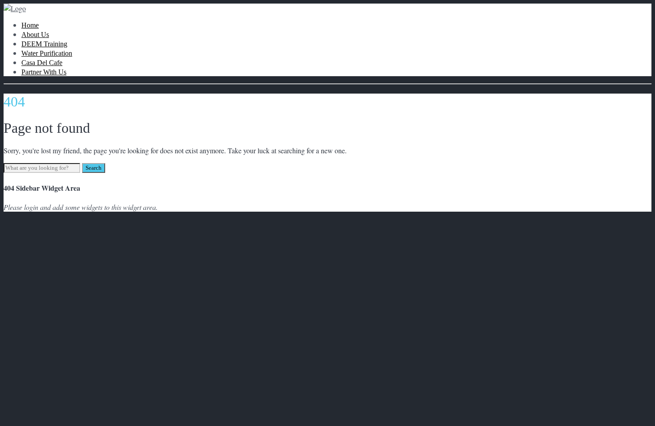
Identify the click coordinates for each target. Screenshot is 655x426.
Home (30, 25)
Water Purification (46, 53)
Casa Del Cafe (41, 62)
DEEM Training (44, 44)
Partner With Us (43, 72)
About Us (35, 34)
